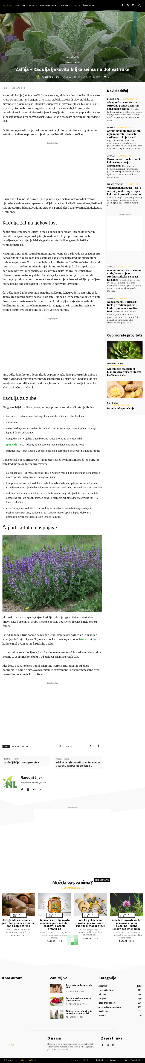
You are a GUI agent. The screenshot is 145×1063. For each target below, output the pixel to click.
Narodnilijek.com (23, 1060)
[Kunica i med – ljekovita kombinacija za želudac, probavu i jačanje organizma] (54, 904)
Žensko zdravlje (115, 184)
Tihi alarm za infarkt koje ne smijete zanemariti (79, 1012)
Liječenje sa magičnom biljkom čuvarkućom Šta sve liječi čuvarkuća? (124, 372)
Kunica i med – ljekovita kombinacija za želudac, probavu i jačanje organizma (54, 925)
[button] (139, 5)
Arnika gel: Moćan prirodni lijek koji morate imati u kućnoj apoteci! (90, 923)
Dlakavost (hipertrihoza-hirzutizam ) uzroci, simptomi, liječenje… (78, 764)
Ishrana (111, 127)
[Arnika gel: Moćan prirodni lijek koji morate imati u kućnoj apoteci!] (90, 904)
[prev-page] (67, 949)
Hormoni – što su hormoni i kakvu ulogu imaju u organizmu (124, 162)
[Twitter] (133, 5)
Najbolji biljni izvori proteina (21, 762)
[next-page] (76, 949)
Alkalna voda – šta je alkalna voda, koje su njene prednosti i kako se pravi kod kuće (124, 275)
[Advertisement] (52, 169)
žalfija (25, 746)
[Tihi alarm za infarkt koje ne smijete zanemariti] (56, 1014)
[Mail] (34, 788)
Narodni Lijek (52, 77)
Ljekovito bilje (72, 57)
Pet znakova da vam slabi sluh (79, 986)
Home (5, 87)
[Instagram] (127, 5)
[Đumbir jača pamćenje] (125, 389)
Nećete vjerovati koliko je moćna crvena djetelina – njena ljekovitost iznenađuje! (126, 925)
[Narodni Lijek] (39, 77)
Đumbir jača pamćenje (120, 408)
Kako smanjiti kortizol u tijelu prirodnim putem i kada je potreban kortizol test (122, 306)
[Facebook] (122, 5)
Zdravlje (111, 156)
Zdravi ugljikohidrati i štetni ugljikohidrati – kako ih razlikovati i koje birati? (124, 134)
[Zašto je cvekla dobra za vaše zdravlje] (56, 1001)
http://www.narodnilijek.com (33, 783)
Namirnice (112, 403)
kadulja (15, 746)
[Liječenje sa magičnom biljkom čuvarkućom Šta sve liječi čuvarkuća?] (125, 350)
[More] (98, 746)
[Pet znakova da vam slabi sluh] (56, 988)
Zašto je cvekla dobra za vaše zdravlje (78, 999)
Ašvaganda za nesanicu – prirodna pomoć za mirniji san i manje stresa (123, 105)
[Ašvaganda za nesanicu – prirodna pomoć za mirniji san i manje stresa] (18, 904)
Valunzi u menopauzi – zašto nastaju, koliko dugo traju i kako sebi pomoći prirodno (124, 191)
